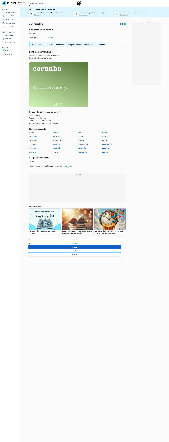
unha (79, 133)
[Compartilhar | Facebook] (121, 24)
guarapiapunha (83, 144)
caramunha (33, 140)
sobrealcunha (107, 144)
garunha (105, 152)
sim (65, 166)
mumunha (57, 140)
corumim (74, 240)
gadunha (56, 144)
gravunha (32, 152)
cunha (55, 133)
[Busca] (79, 3)
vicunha (104, 137)
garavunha (57, 148)
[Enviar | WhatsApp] (124, 24)
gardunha (105, 148)
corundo (74, 243)
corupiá (74, 254)
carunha (56, 137)
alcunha (104, 133)
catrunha (32, 148)
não (70, 166)
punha (31, 133)
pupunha (81, 140)
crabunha (32, 144)
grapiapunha (82, 152)
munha (104, 140)
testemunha (33, 137)
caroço (50, 38)
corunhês (74, 251)
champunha (82, 148)
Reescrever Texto (63, 45)
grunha (80, 137)
